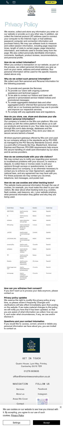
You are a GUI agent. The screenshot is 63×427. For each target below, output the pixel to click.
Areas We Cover (20, 399)
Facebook (42, 389)
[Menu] (54, 11)
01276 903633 (31, 371)
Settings (16, 422)
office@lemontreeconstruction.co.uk (31, 376)
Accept (46, 422)
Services (20, 389)
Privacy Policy (17, 415)
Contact (20, 404)
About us (20, 394)
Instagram (42, 394)
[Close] (58, 408)
